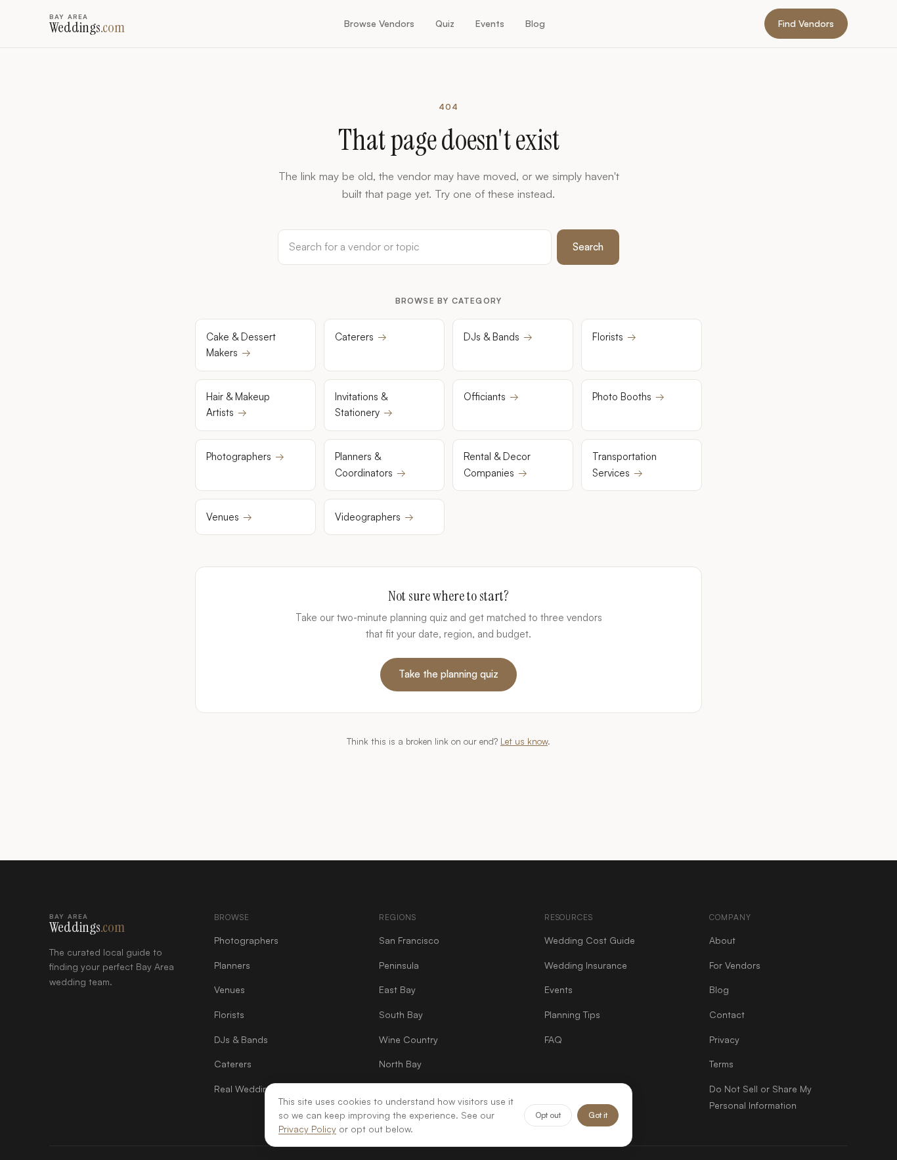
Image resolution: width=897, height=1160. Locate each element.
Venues (229, 517)
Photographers (245, 456)
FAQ (553, 1039)
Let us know (524, 741)
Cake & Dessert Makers (241, 345)
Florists (614, 337)
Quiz (444, 23)
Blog (535, 23)
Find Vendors (806, 23)
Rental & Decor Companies (497, 464)
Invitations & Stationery (364, 404)
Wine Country (408, 1039)
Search (588, 247)
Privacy (724, 1039)
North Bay (400, 1063)
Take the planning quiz (448, 674)
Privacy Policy (307, 1128)
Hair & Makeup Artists (238, 404)
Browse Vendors (379, 23)
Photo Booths (628, 396)
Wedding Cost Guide (589, 940)
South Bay (401, 1014)
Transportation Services (624, 464)
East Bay (397, 989)
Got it (597, 1115)
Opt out (548, 1115)
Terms (721, 1063)
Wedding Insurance (585, 965)
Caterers (361, 337)
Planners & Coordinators (370, 464)
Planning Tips (572, 1014)
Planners (232, 965)
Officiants (491, 396)
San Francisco (409, 940)
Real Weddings (246, 1088)
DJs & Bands (498, 337)
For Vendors (734, 965)
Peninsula (399, 965)
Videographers (374, 517)
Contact (727, 1014)
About (722, 940)
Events (489, 23)
